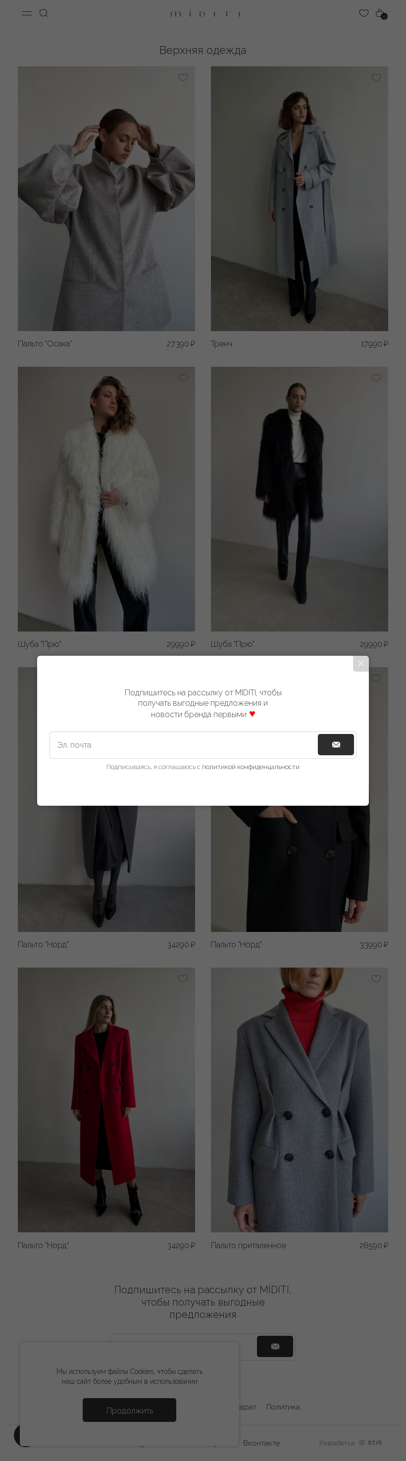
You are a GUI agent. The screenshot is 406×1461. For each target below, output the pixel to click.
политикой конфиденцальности (251, 767)
